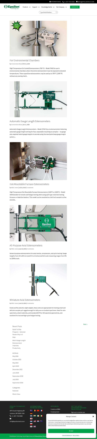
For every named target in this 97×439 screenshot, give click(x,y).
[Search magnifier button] (56, 12)
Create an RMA (55, 409)
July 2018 (15, 379)
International (56, 2)
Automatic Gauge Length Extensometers (30, 121)
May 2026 (15, 356)
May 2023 (15, 363)
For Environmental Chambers (25, 60)
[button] (93, 416)
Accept (71, 431)
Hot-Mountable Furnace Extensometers (29, 184)
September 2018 (18, 376)
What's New (16, 394)
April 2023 (16, 366)
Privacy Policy (76, 435)
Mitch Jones (14, 187)
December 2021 (17, 369)
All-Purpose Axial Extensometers (26, 245)
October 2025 (17, 359)
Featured (15, 391)
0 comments (29, 187)
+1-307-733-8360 (69, 2)
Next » (85, 324)
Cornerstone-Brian (16, 64)
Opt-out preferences (67, 435)
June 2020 (16, 373)
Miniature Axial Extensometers (25, 299)
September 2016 (18, 383)
